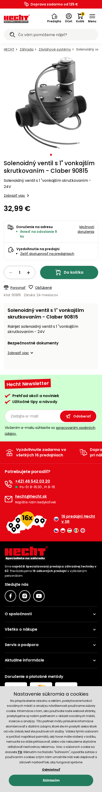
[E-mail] (8, 499)
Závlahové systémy (55, 49)
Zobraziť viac (14, 195)
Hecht (9, 49)
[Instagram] (24, 596)
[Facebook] (10, 596)
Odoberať (82, 416)
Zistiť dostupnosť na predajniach (47, 253)
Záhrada (26, 49)
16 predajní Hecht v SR (78, 519)
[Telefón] (8, 484)
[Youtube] (39, 596)
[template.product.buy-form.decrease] (10, 272)
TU (20, 752)
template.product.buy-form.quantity (19, 272)
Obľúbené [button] (43, 287)
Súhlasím (51, 780)
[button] (54, 18)
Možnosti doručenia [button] (86, 229)
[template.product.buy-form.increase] (28, 272)
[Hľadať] (12, 35)
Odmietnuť (51, 770)
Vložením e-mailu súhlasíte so (50, 430)
